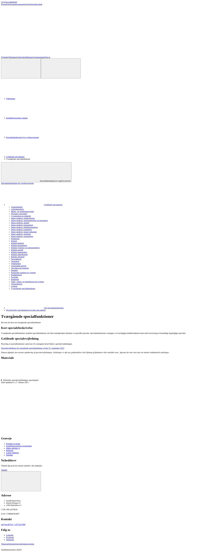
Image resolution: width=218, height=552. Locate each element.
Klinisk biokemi (17, 243)
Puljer (8, 4)
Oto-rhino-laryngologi (20, 268)
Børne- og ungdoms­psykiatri (22, 211)
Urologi (14, 286)
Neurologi (15, 261)
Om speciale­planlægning (54, 308)
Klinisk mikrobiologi (19, 254)
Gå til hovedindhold (9, 2)
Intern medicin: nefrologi (21, 234)
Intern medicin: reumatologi (22, 236)
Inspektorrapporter (18, 4)
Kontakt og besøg (13, 444)
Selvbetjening (30, 4)
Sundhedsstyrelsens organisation (19, 446)
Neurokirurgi (16, 259)
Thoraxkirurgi (16, 284)
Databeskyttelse (28, 544)
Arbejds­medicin (17, 209)
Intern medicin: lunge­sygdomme (24, 232)
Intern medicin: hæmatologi (22, 225)
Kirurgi (14, 241)
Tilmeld (4, 470)
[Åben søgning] (21, 68)
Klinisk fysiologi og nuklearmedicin (25, 248)
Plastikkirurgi (16, 275)
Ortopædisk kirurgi (18, 266)
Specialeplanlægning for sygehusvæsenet (22, 137)
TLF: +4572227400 (17, 524)
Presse (3, 4)
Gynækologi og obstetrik (21, 216)
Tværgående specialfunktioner (23, 288)
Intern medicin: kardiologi (21, 230)
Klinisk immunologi (19, 252)
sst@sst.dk (5, 524)
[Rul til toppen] (21, 481)
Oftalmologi (16, 264)
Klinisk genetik (17, 250)
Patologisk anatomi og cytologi (23, 273)
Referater (9, 450)
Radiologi (15, 279)
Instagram (10, 540)
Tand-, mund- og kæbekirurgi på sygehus (27, 282)
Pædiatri (14, 270)
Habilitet (9, 455)
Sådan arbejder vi (13, 448)
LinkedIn (9, 535)
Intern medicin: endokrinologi (23, 218)
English (39, 4)
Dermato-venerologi (19, 214)
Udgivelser (21, 57)
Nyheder (4, 57)
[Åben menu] (61, 68)
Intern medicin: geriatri (20, 223)
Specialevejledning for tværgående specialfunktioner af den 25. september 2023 (32, 348)
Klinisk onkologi (17, 257)
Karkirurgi (15, 239)
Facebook (10, 537)
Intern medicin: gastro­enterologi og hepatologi (29, 220)
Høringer (29, 57)
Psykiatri (14, 277)
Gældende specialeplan (15, 157)
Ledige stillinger (12, 453)
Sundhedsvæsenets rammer (17, 118)
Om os (47, 57)
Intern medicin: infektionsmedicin (24, 227)
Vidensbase (12, 57)
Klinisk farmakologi (19, 245)
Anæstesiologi (16, 207)
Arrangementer (39, 57)
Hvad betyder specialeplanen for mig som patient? (26, 310)
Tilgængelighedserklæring (11, 544)
